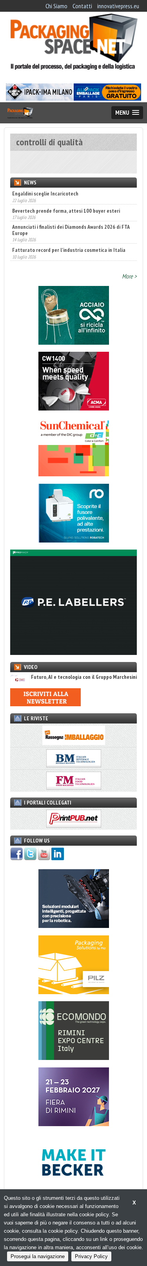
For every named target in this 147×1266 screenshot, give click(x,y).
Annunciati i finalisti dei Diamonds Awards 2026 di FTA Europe (70, 213)
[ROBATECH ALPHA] (73, 540)
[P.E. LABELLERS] (73, 653)
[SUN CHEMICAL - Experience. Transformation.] (73, 474)
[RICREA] (73, 342)
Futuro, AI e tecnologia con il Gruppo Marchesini (84, 677)
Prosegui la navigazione (38, 1256)
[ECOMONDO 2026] (73, 1058)
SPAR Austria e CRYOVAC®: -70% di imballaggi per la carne (68, 253)
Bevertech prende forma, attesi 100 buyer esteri (66, 194)
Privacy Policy (91, 1256)
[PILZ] (73, 992)
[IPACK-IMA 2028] (39, 98)
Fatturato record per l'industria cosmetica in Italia (68, 233)
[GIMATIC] (73, 926)
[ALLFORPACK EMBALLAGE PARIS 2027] (107, 98)
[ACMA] (73, 408)
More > (129, 276)
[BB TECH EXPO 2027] (73, 1124)
